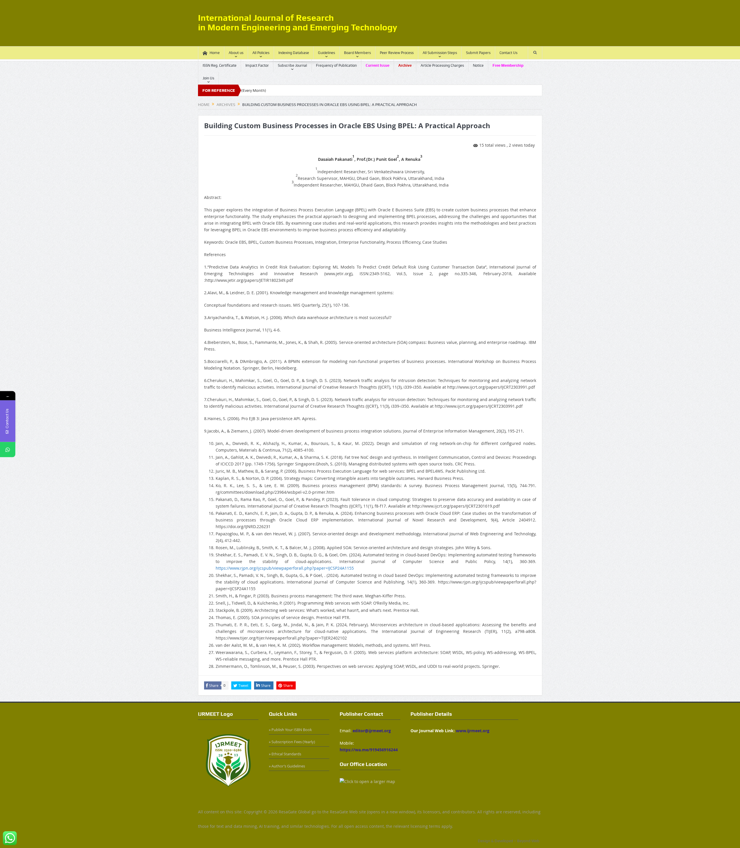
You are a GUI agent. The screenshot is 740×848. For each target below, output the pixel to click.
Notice (478, 65)
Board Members (357, 53)
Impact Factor (257, 65)
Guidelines (326, 53)
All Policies (260, 53)
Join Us (208, 78)
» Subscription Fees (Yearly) (292, 741)
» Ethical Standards (285, 753)
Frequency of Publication (336, 65)
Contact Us (508, 53)
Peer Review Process (397, 53)
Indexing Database (293, 53)
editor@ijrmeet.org (372, 730)
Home (215, 53)
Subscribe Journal (292, 65)
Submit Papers (478, 53)
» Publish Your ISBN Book (290, 729)
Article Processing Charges (442, 65)
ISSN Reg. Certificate (219, 65)
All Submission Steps (440, 53)
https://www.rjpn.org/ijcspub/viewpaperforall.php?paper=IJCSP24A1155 (285, 568)
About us (236, 53)
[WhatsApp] (7, 449)
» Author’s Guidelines (287, 766)
